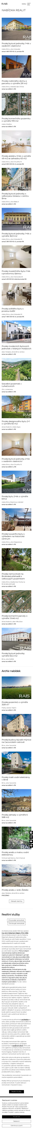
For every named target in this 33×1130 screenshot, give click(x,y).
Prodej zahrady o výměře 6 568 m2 (15, 816)
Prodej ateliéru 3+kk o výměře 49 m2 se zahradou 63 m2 (16, 157)
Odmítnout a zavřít (16, 1125)
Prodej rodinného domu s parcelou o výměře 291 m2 (14, 82)
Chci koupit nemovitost (16, 923)
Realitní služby (16, 1091)
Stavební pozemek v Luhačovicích (12, 385)
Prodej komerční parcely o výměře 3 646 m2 (14, 617)
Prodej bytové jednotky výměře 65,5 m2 (13, 654)
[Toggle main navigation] (29, 4)
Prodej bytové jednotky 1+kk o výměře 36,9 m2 (16, 234)
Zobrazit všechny (16, 901)
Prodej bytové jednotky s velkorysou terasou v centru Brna (15, 196)
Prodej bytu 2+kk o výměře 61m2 (15, 497)
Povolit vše (16, 1117)
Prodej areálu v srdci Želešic (15, 890)
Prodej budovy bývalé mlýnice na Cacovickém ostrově (16, 741)
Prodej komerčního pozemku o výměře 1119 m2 (16, 119)
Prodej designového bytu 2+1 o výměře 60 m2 (16, 422)
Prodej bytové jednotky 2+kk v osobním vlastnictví (16, 460)
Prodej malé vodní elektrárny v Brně (16, 778)
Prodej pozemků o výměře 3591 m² (15, 703)
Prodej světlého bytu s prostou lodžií (12, 310)
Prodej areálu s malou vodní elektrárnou (15, 853)
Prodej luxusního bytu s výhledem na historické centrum (13, 536)
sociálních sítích (17, 1046)
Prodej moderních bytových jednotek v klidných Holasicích (16, 347)
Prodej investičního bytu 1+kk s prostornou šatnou (16, 272)
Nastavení (16, 1121)
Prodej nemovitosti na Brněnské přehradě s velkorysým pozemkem (13, 576)
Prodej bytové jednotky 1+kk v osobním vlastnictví (16, 44)
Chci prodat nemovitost (16, 920)
